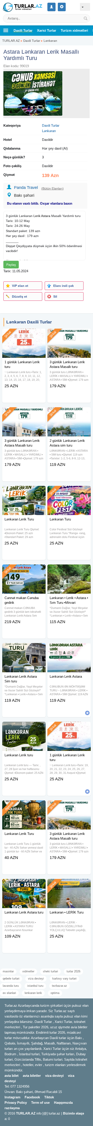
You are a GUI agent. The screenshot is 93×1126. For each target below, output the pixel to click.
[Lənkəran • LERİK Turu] (69, 884)
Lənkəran (50, 40)
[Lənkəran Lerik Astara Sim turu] (24, 648)
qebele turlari (11, 978)
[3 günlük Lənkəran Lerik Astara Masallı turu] (69, 334)
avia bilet (12, 1075)
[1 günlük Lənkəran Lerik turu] (24, 334)
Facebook (32, 1097)
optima (55, 993)
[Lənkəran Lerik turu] (24, 727)
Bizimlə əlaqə (73, 1113)
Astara (45, 216)
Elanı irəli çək (63, 286)
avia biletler (32, 1075)
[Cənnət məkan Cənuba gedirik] (24, 570)
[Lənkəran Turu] (69, 491)
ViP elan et (20, 286)
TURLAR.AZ (11, 40)
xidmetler (28, 971)
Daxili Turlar (31, 40)
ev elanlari (9, 993)
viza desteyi (36, 978)
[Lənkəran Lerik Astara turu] (24, 884)
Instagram (12, 1097)
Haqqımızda (63, 1102)
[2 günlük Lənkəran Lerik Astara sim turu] (69, 412)
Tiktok (49, 1097)
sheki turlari (50, 971)
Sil (55, 296)
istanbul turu (35, 985)
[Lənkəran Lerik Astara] (69, 648)
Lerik (36, 216)
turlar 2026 (73, 971)
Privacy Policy (16, 1102)
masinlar (8, 971)
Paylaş (11, 264)
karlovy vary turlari (64, 978)
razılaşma (12, 1108)
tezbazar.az (59, 985)
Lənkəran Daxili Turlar (29, 322)
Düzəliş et (19, 296)
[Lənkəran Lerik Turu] (24, 491)
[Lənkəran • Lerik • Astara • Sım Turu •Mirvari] (69, 570)
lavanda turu (11, 985)
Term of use (40, 1102)
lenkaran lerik (33, 993)
